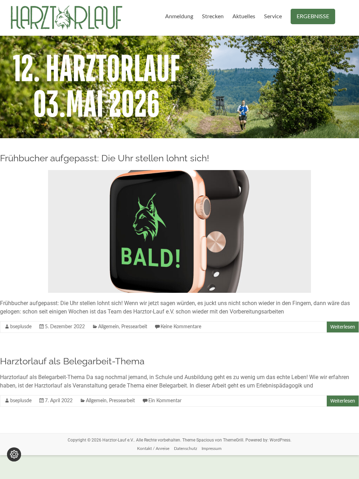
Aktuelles (243, 16)
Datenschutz (185, 448)
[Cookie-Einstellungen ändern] (14, 454)
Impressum (212, 448)
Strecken (213, 16)
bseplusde (21, 326)
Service (273, 16)
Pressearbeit (134, 326)
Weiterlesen (342, 327)
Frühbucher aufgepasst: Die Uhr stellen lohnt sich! (104, 158)
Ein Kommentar (165, 400)
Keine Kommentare (181, 326)
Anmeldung (179, 16)
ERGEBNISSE (313, 16)
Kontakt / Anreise (153, 448)
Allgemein (108, 326)
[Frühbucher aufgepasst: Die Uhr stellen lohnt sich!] (179, 173)
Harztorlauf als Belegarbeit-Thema (72, 361)
